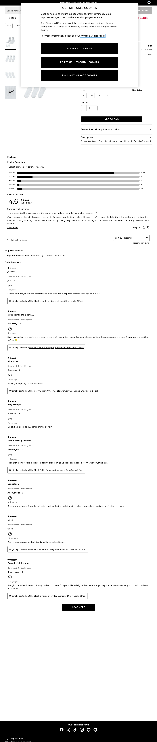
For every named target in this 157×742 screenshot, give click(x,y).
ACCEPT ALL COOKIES (79, 48)
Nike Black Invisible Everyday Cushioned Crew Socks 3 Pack (57, 596)
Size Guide (137, 90)
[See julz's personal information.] (14, 280)
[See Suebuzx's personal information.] (19, 413)
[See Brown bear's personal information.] (22, 572)
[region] (79, 45)
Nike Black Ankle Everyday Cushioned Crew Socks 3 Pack (56, 470)
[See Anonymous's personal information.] (22, 493)
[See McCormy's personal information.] (20, 323)
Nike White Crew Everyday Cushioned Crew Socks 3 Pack (56, 347)
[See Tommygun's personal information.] (22, 449)
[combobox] (134, 238)
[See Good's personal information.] (16, 528)
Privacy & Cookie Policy (92, 35)
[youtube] (95, 729)
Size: (83, 90)
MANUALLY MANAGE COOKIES (79, 75)
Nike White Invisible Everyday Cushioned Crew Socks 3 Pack (58, 549)
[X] (68, 729)
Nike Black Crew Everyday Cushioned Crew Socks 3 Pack (56, 301)
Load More (78, 607)
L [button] (99, 95)
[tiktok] (75, 729)
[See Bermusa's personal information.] (19, 370)
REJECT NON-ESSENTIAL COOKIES (79, 62)
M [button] (92, 95)
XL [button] (108, 95)
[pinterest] (88, 729)
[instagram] (81, 729)
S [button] (83, 95)
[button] (116, 137)
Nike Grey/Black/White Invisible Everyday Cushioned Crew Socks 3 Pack (63, 391)
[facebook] (61, 729)
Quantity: (85, 102)
